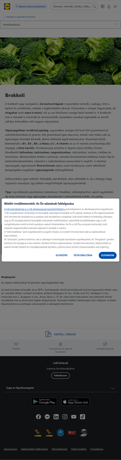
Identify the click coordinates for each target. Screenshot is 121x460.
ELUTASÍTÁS (61, 255)
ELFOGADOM (107, 255)
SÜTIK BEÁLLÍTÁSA (83, 255)
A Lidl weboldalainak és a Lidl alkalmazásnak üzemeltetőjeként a (34, 209)
